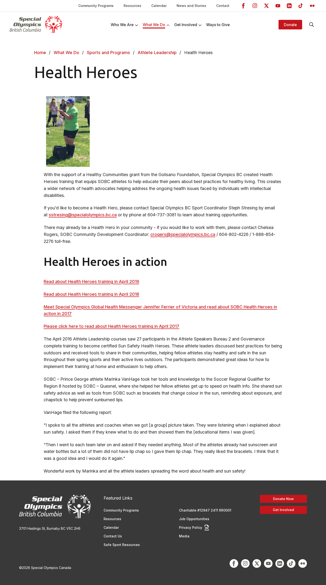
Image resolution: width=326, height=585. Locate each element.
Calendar (159, 6)
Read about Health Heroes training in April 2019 (91, 281)
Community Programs (96, 6)
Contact (222, 6)
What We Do (66, 52)
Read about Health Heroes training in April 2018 (91, 294)
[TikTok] (300, 5)
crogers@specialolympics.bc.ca (182, 234)
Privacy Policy (190, 527)
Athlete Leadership (157, 52)
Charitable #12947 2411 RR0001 (205, 510)
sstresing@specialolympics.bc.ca (83, 214)
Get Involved (283, 510)
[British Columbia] (36, 24)
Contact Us (113, 536)
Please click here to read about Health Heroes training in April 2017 (111, 326)
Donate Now (283, 499)
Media (184, 536)
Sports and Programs (108, 52)
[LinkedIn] (289, 5)
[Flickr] (312, 5)
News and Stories (191, 6)
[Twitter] (266, 5)
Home (40, 52)
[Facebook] (243, 5)
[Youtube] (277, 5)
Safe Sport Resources (122, 545)
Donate (290, 24)
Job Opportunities (194, 519)
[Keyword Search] (311, 24)
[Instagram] (255, 5)
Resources (132, 6)
